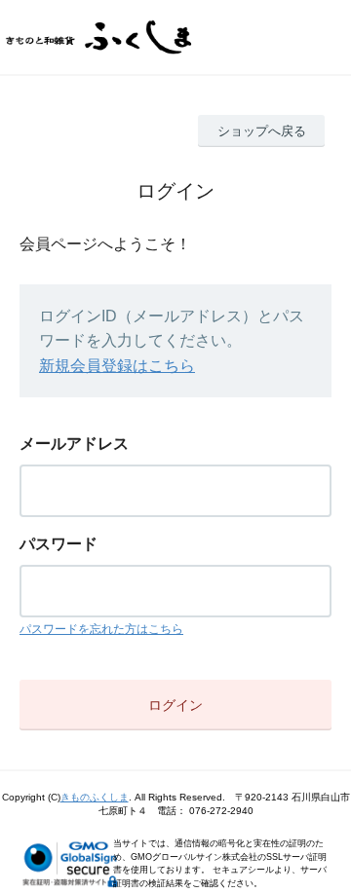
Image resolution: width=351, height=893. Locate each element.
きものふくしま (94, 797)
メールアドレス (74, 443)
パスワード (59, 544)
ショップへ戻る (261, 131)
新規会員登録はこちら (117, 365)
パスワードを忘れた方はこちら (101, 629)
